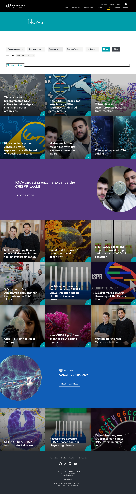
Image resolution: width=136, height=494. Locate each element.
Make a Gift (53, 458)
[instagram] (60, 463)
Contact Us (104, 4)
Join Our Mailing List (68, 458)
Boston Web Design (72, 485)
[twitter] (65, 463)
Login (118, 4)
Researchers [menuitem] (75, 8)
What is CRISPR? (73, 375)
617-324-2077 (68, 476)
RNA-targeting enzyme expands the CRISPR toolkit (45, 184)
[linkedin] (70, 463)
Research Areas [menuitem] (89, 8)
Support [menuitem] (117, 8)
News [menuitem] (108, 8)
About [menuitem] (66, 8)
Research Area (14, 49)
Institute (91, 49)
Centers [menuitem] (100, 8)
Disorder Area (35, 49)
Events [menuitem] (125, 8)
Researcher (54, 49)
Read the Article (25, 195)
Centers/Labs (73, 49)
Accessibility (68, 480)
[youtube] (75, 463)
